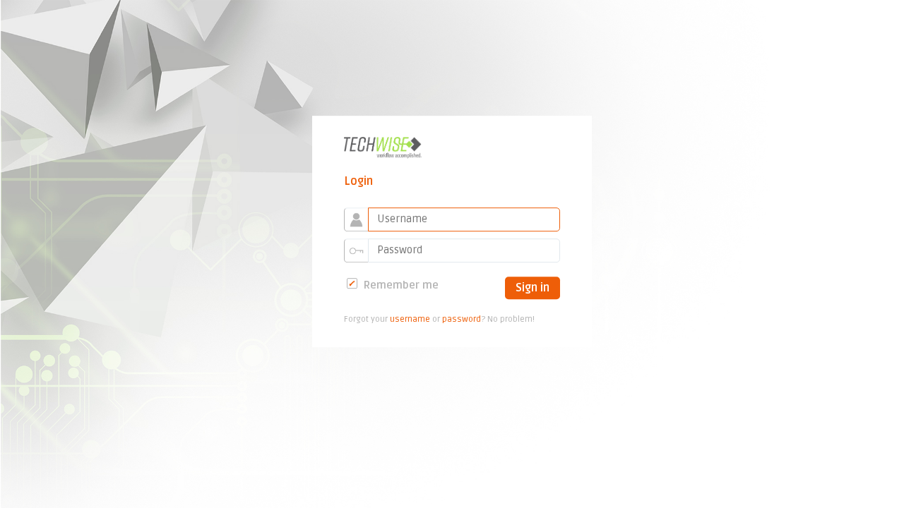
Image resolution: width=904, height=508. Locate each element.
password (461, 320)
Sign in (532, 288)
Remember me (400, 285)
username (410, 320)
